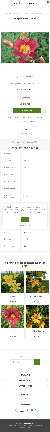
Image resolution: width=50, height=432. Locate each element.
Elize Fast (13, 331)
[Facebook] (25, 399)
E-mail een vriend (30, 134)
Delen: (25, 129)
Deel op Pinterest (27, 134)
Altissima (13, 296)
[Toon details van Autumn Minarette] (37, 282)
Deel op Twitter (19, 134)
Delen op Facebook (23, 134)
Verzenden (37, 362)
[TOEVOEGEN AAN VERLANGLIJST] (44, 110)
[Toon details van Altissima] (12, 282)
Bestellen (27, 110)
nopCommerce (29, 423)
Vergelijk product (26, 77)
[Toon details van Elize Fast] (12, 316)
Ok (25, 220)
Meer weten (25, 225)
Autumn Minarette (37, 296)
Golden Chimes (37, 331)
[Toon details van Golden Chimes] (37, 316)
